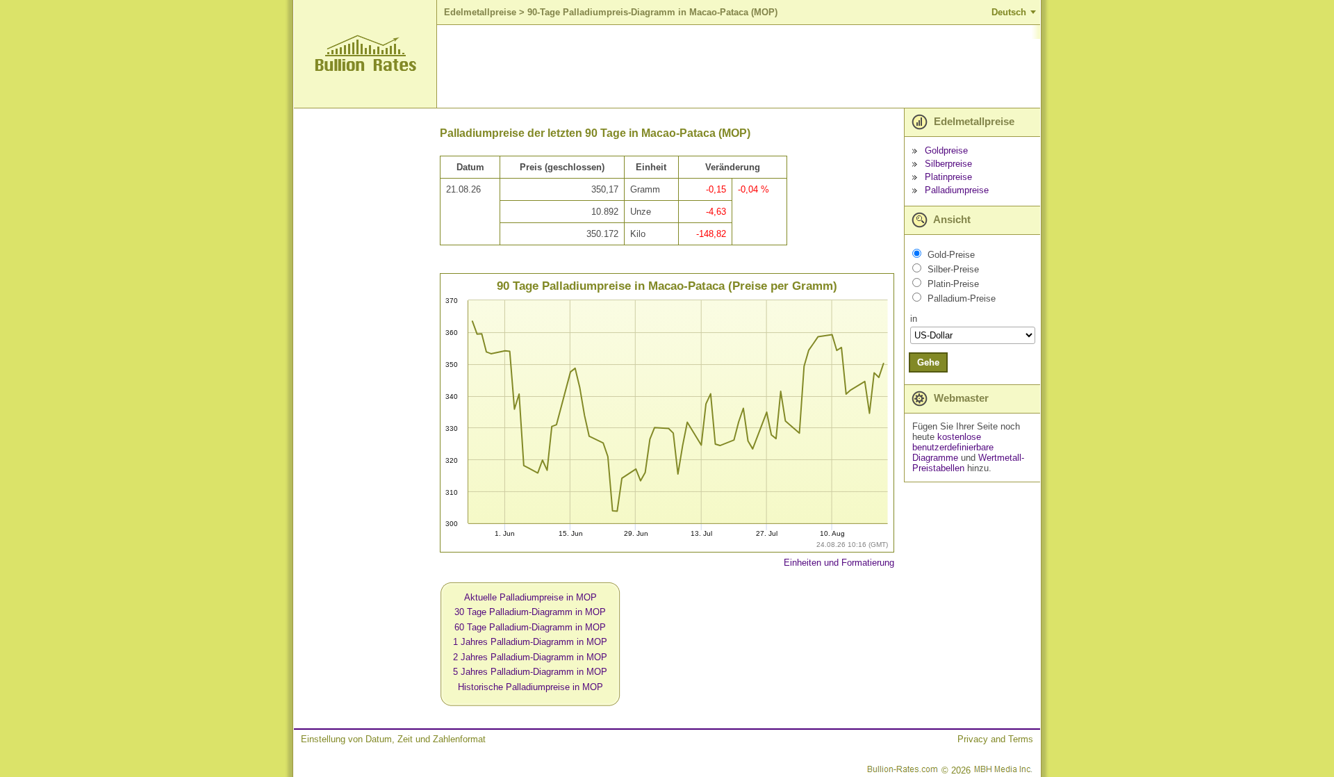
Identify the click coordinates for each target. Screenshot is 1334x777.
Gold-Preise (951, 255)
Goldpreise (946, 150)
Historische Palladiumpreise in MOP (530, 687)
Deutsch (1008, 12)
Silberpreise (948, 163)
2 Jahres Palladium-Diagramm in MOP (530, 657)
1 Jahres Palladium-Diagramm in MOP (530, 642)
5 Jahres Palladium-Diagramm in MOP (530, 671)
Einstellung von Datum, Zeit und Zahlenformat (393, 739)
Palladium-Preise (962, 298)
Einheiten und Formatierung (839, 562)
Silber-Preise (953, 269)
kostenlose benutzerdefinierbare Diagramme (953, 447)
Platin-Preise (953, 284)
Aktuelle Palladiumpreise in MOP (530, 597)
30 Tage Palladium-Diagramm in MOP (530, 612)
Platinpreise (948, 177)
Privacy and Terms (995, 739)
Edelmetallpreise (480, 12)
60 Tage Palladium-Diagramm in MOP (530, 627)
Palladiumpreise (957, 190)
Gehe (928, 362)
